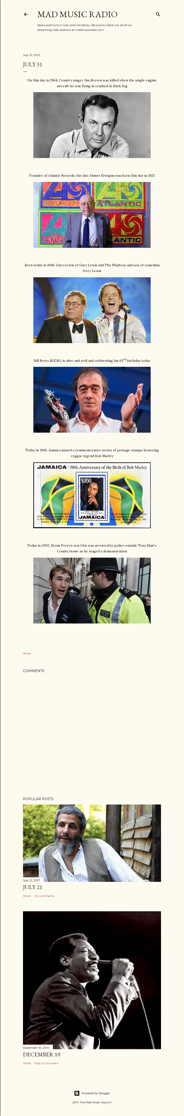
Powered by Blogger (96, 1093)
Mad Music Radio (77, 14)
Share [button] (27, 653)
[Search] (158, 13)
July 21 (32, 887)
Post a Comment (46, 1063)
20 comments (44, 896)
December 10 (41, 1054)
